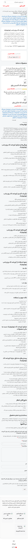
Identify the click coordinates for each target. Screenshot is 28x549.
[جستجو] (5, 2)
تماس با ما (6, 6)
